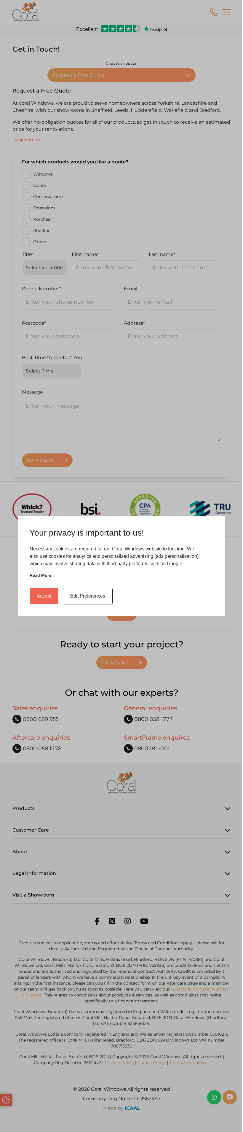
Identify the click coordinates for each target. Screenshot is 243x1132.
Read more (40, 575)
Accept (44, 595)
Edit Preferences (87, 595)
